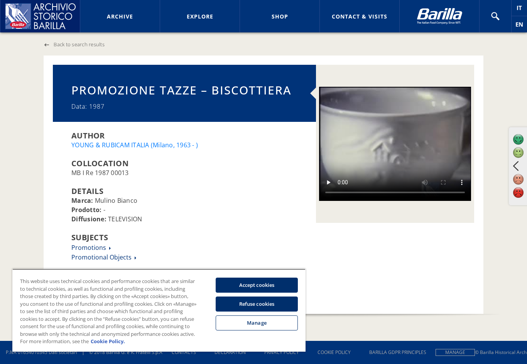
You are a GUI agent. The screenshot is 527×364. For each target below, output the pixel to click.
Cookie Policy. (108, 341)
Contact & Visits (359, 16)
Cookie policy (334, 352)
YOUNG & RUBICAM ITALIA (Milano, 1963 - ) (134, 145)
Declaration (230, 352)
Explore (200, 16)
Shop (280, 16)
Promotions (89, 247)
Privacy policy (281, 352)
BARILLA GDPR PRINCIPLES (397, 352)
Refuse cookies (257, 303)
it (522, 10)
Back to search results (79, 44)
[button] (495, 16)
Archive (120, 16)
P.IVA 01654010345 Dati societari (41, 352)
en (521, 26)
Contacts (184, 352)
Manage (455, 352)
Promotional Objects (102, 257)
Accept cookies (257, 284)
